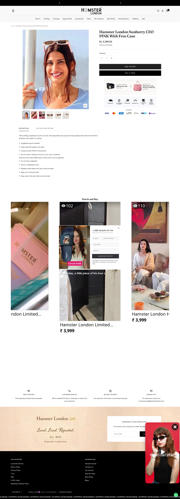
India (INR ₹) (16, 492)
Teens (89, 19)
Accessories (79, 19)
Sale (143, 19)
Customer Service (17, 464)
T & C (13, 474)
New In (37, 19)
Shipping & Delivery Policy (20, 484)
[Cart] (167, 11)
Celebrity (135, 19)
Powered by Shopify (65, 492)
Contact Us (89, 467)
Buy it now (130, 73)
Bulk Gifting (111, 19)
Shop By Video (90, 474)
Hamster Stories (90, 464)
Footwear (56, 19)
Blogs (87, 480)
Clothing (47, 19)
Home (13, 26)
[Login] (163, 11)
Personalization (123, 19)
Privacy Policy (16, 470)
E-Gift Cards (15, 480)
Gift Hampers (99, 19)
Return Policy (15, 467)
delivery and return (44, 128)
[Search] (158, 11)
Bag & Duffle (67, 19)
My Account (89, 470)
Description (24, 128)
